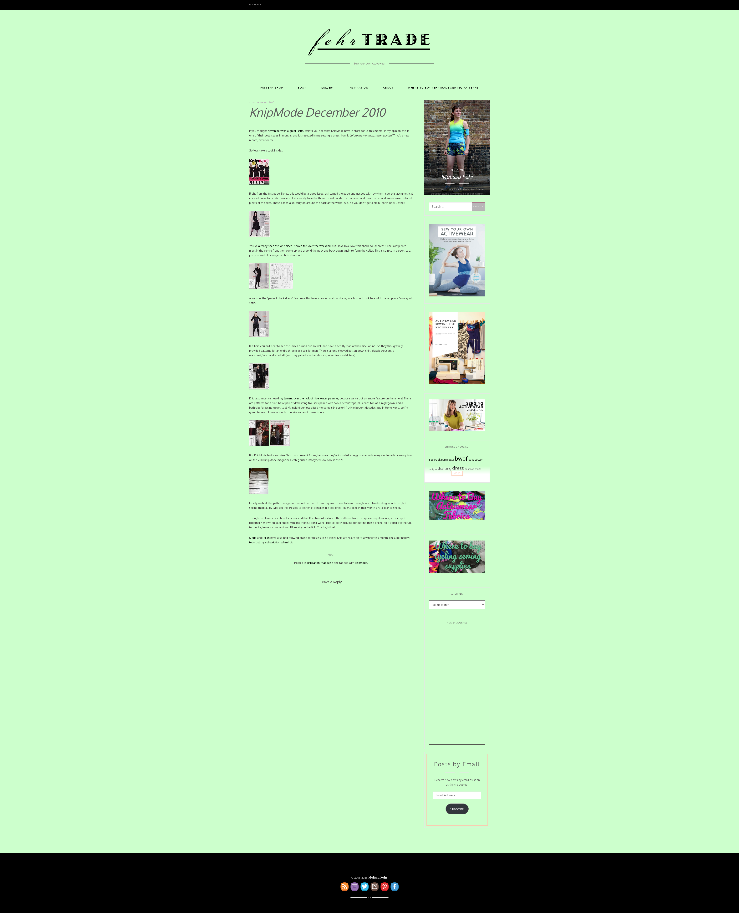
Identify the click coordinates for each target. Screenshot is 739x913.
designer (433, 469)
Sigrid (252, 537)
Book (302, 87)
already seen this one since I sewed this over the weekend (294, 246)
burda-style (447, 459)
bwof (461, 458)
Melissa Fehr (378, 877)
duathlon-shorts (473, 468)
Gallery (327, 87)
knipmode (361, 562)
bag (431, 459)
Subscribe (457, 809)
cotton (479, 459)
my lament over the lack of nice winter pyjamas (309, 398)
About (388, 87)
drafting (444, 468)
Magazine (327, 562)
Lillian (266, 537)
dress (458, 468)
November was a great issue (285, 130)
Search (257, 4)
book (437, 459)
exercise (439, 477)
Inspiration (358, 87)
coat (471, 459)
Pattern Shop (271, 87)
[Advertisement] (457, 687)
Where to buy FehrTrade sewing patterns (443, 87)
